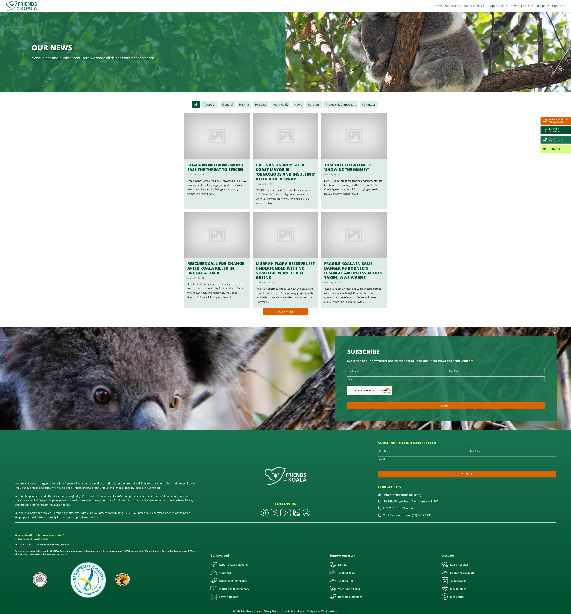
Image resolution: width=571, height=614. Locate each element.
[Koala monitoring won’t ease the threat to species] (217, 161)
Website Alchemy (329, 611)
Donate (554, 149)
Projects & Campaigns (341, 104)
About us (451, 6)
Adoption (210, 104)
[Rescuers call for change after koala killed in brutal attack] (217, 260)
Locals (525, 6)
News (514, 6)
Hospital (260, 104)
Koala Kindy (280, 104)
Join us (541, 6)
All (196, 104)
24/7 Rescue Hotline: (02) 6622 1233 (407, 515)
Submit (446, 405)
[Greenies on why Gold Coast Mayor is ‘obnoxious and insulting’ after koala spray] (285, 161)
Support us (496, 6)
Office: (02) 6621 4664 (398, 508)
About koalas (473, 6)
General (227, 104)
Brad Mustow (298, 611)
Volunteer (368, 104)
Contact (558, 6)
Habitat (244, 104)
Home (437, 6)
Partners (314, 104)
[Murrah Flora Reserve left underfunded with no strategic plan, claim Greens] (285, 260)
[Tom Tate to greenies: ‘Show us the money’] (354, 161)
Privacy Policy (271, 611)
